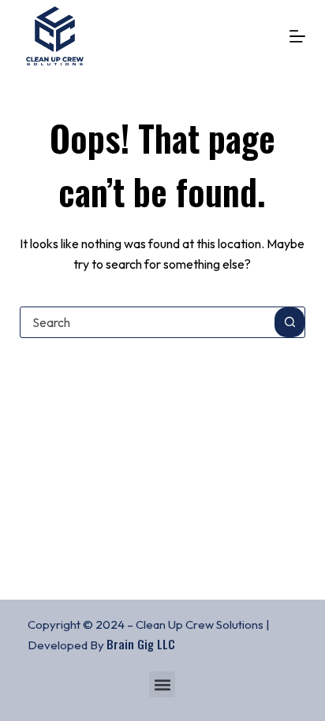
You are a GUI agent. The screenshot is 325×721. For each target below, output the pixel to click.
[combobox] (148, 322)
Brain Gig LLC (140, 643)
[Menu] (297, 36)
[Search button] (289, 322)
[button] (162, 684)
